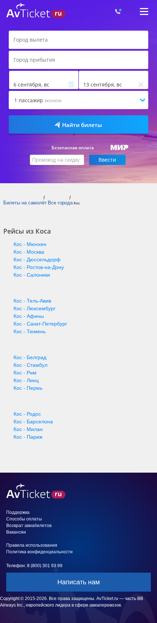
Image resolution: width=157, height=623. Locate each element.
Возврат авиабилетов (28, 525)
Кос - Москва (29, 252)
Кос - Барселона (33, 421)
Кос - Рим (25, 373)
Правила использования (31, 545)
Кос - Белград (30, 357)
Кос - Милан (28, 429)
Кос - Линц (26, 380)
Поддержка (18, 512)
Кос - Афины (29, 316)
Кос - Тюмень (30, 331)
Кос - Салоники (32, 275)
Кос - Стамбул (30, 365)
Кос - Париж (28, 437)
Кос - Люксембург (34, 308)
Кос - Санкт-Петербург (40, 324)
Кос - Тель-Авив (32, 301)
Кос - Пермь (28, 388)
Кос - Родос (27, 414)
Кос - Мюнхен (30, 244)
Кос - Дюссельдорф (37, 259)
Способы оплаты (24, 519)
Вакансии (16, 532)
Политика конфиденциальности (39, 551)
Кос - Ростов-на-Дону (39, 267)
